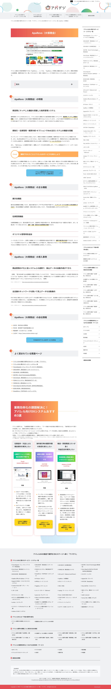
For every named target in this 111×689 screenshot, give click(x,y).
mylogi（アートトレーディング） (90, 157)
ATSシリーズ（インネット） (90, 124)
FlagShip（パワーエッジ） (89, 136)
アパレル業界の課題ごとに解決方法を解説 (91, 269)
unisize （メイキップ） (88, 203)
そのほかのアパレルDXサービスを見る (44, 340)
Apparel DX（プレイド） (89, 111)
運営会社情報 (87, 360)
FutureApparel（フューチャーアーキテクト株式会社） (28, 367)
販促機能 (85, 337)
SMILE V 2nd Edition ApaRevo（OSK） (90, 187)
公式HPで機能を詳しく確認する (22, 522)
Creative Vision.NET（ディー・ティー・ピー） (89, 132)
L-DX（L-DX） (86, 147)
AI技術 (84, 346)
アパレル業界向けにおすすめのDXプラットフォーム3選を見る (44, 173)
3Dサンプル (86, 327)
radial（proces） (87, 177)
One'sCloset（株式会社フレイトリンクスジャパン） (27, 377)
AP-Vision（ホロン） (88, 104)
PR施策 (85, 353)
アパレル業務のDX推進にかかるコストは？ (90, 254)
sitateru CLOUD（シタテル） (90, 240)
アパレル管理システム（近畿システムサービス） (90, 216)
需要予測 (85, 350)
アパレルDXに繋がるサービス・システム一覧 (25, 364)
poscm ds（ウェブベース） (89, 170)
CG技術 (85, 334)
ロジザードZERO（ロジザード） (90, 232)
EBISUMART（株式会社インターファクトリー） (26, 369)
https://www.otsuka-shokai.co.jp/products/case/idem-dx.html (34, 305)
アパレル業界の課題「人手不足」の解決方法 (90, 291)
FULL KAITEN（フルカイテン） (90, 143)
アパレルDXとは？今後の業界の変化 (91, 248)
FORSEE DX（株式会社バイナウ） (22, 383)
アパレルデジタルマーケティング (90, 342)
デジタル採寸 (86, 330)
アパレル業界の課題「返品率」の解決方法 (90, 302)
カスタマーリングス (88, 95)
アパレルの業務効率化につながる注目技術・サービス (91, 322)
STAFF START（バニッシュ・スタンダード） (90, 192)
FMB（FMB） (86, 140)
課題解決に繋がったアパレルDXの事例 (90, 260)
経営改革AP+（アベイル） (89, 237)
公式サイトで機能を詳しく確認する (44, 524)
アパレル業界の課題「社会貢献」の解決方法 (90, 313)
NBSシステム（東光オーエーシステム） (90, 162)
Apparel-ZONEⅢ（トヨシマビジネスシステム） (90, 116)
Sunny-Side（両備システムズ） (89, 198)
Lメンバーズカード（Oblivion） (87, 151)
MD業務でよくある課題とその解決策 (90, 280)
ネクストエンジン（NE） (89, 167)
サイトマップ (97, 686)
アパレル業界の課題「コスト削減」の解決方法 (90, 296)
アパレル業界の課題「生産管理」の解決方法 (90, 274)
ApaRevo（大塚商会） (88, 108)
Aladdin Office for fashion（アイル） (90, 100)
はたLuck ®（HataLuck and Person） (90, 91)
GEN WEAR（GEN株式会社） (21, 372)
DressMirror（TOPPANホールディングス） (25, 391)
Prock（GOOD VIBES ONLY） (90, 174)
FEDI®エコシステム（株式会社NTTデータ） (25, 380)
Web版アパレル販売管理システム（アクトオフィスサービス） (90, 207)
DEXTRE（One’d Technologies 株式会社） (24, 375)
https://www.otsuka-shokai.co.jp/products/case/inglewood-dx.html (35, 282)
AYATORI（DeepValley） (89, 127)
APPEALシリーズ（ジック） (90, 120)
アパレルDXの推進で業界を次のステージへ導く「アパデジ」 (87, 1)
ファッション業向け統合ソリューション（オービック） (90, 227)
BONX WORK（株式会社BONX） (22, 388)
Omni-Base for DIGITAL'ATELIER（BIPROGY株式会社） (28, 386)
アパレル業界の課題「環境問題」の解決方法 (90, 307)
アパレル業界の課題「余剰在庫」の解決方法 (90, 285)
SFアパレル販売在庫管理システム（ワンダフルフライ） (90, 182)
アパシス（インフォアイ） (89, 211)
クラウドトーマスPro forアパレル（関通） (90, 221)
